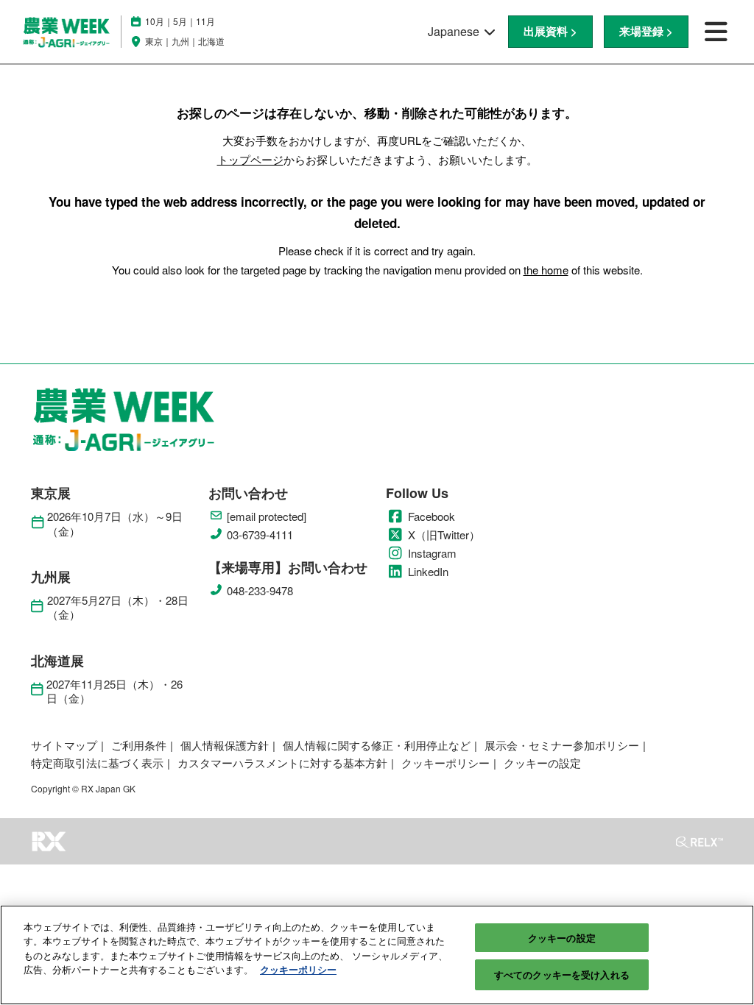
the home (546, 269)
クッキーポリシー (298, 969)
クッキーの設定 (562, 938)
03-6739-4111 (260, 535)
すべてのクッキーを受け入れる (562, 974)
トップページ (250, 159)
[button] (550, 31)
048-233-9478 (260, 590)
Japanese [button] (455, 31)
